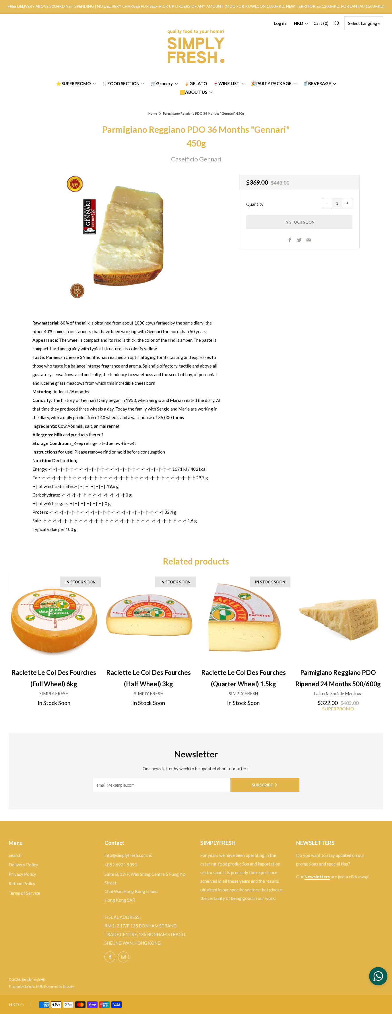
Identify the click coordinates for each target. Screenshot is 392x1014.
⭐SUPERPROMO (73, 83)
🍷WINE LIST (226, 83)
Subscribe (262, 785)
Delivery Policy (23, 864)
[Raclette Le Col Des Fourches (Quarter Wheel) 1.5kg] (243, 618)
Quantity (254, 204)
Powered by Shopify (59, 986)
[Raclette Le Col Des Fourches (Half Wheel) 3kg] (148, 618)
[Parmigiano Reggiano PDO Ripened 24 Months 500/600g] (338, 618)
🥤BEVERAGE (317, 83)
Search (15, 855)
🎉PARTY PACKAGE (271, 83)
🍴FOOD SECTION (120, 83)
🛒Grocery (162, 83)
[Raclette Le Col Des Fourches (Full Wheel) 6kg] (54, 618)
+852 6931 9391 (120, 864)
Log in (280, 23)
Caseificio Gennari (196, 159)
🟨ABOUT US (193, 92)
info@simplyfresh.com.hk (128, 855)
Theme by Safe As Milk (26, 986)
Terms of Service (24, 893)
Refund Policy (22, 883)
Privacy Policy (22, 874)
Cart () (321, 23)
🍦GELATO (195, 83)
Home (152, 113)
